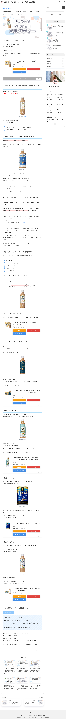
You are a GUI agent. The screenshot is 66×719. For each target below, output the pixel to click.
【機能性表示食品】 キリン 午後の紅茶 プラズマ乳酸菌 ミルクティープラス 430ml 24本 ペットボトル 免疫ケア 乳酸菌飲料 (26, 459)
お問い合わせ (32, 715)
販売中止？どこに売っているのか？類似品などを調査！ (20, 2)
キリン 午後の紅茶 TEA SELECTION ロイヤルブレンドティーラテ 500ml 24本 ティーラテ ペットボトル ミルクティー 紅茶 (26, 392)
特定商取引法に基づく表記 (42, 715)
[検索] (64, 2)
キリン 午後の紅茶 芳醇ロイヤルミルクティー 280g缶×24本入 (26, 524)
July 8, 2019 (24, 191)
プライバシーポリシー (23, 715)
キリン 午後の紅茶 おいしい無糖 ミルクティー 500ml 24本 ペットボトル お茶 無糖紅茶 (26, 589)
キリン (24, 116)
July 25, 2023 (22, 222)
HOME (34, 712)
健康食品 (55, 58)
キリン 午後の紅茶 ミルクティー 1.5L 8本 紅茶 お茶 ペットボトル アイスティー (26, 61)
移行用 (55, 61)
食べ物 (55, 63)
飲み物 (39, 650)
